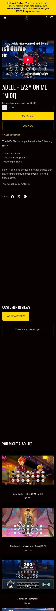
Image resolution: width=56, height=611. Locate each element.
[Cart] (52, 17)
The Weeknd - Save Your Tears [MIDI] (28, 546)
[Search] (47, 17)
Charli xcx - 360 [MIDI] (28, 598)
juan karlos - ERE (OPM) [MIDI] (28, 494)
